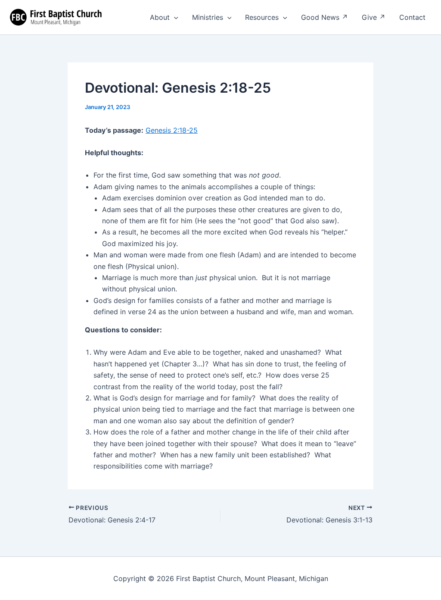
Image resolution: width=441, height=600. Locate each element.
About (160, 17)
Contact (412, 17)
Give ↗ (373, 17)
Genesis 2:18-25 (172, 130)
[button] (174, 17)
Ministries (207, 17)
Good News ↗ (324, 17)
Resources (262, 17)
